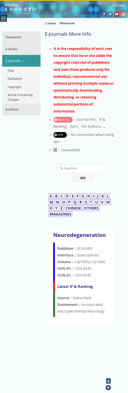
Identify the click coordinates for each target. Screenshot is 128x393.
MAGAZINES (60, 214)
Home (52, 23)
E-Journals (13, 60)
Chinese (119, 5)
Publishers (15, 79)
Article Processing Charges (20, 97)
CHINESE (73, 208)
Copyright (14, 87)
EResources (67, 23)
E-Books (11, 49)
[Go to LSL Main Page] (25, 9)
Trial (11, 71)
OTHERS (91, 208)
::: (125, 23)
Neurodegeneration (79, 234)
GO (83, 178)
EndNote (12, 109)
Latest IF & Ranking (75, 286)
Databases (13, 37)
